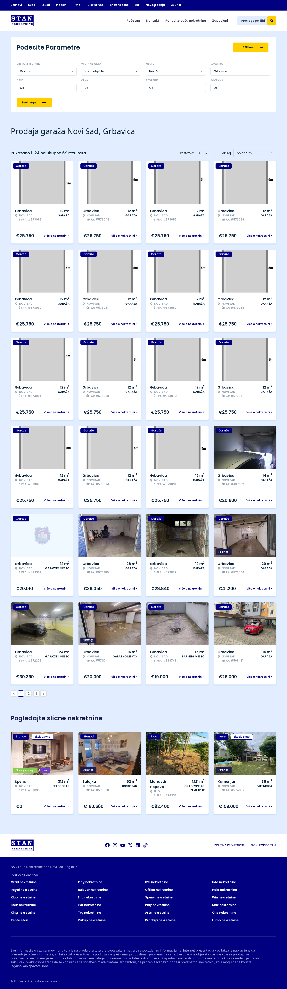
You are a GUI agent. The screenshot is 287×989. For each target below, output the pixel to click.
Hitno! (77, 5)
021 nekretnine (156, 882)
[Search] (271, 20)
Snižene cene (119, 5)
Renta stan (19, 920)
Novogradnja (155, 5)
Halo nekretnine (224, 890)
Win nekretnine (224, 897)
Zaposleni (220, 20)
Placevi (61, 5)
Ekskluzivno (95, 5)
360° (174, 5)
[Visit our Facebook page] (107, 845)
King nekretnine (23, 912)
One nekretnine (224, 912)
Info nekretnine (224, 882)
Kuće (31, 5)
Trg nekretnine (89, 912)
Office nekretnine (159, 890)
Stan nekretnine (23, 905)
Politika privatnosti (229, 845)
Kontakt (152, 20)
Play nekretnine (157, 905)
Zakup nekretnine (92, 920)
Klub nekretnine (23, 897)
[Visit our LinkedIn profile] (137, 845)
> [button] (44, 693)
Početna (133, 20)
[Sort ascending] (199, 153)
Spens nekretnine (159, 897)
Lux (137, 5)
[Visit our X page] (130, 845)
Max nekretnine (224, 905)
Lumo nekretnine (225, 920)
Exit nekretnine (89, 905)
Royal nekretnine (24, 890)
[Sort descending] (206, 153)
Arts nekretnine (157, 912)
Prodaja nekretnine (160, 920)
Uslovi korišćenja (262, 845)
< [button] (14, 693)
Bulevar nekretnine (93, 890)
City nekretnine (90, 882)
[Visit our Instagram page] (115, 845)
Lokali (45, 5)
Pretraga (29, 102)
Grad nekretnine (24, 882)
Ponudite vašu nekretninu (185, 20)
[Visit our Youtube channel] (122, 845)
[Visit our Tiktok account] (145, 845)
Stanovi (16, 5)
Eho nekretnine (89, 897)
